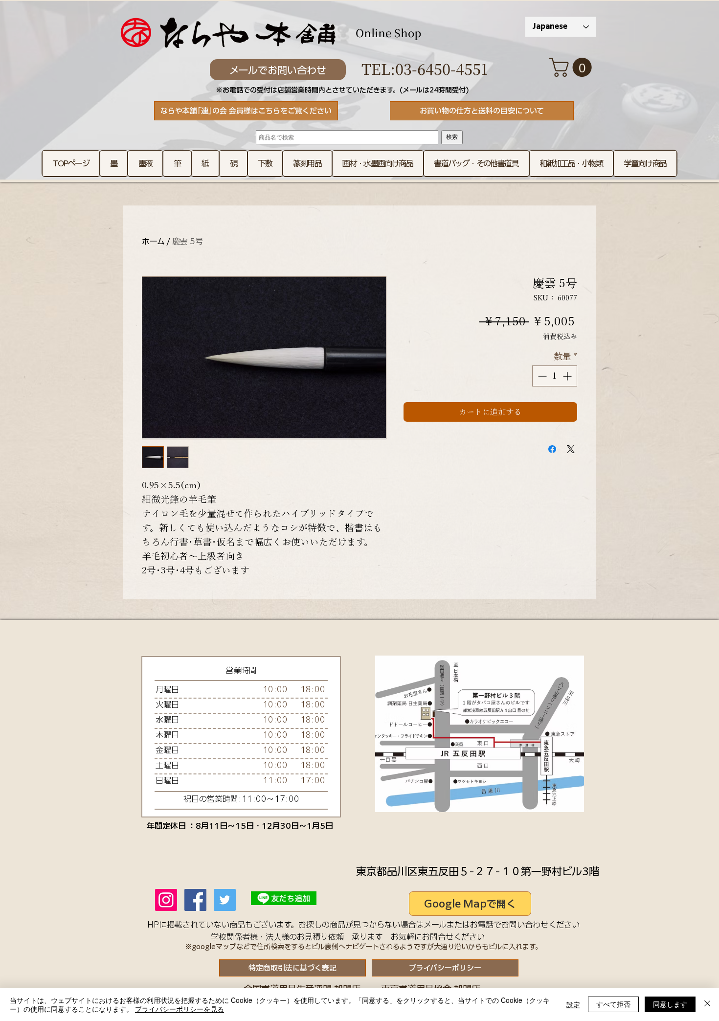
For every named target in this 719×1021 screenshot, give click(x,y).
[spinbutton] (555, 376)
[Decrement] (541, 376)
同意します (670, 1004)
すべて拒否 (613, 1004)
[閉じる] (707, 1004)
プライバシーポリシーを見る (179, 1009)
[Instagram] (166, 900)
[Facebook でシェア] (552, 449)
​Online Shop (388, 32)
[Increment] (568, 376)
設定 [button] (573, 1004)
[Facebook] (195, 900)
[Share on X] (571, 449)
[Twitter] (225, 900)
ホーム (153, 241)
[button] (572, 67)
